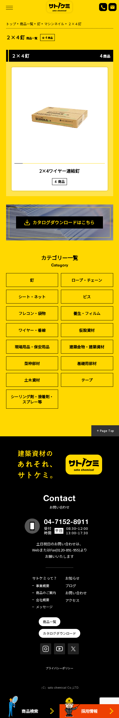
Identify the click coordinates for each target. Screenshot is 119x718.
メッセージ (44, 607)
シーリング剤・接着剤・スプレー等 (32, 399)
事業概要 (42, 586)
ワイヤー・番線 (32, 330)
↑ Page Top (105, 430)
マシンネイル (54, 23)
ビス (87, 296)
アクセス (72, 600)
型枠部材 (32, 363)
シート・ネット (32, 296)
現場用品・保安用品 (32, 346)
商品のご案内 (46, 592)
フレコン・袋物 (32, 313)
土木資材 (32, 380)
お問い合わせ (76, 593)
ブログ (70, 586)
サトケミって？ (44, 578)
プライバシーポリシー (59, 668)
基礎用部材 (87, 363)
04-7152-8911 (66, 521)
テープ (87, 380)
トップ (11, 23)
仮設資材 (87, 330)
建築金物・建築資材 (86, 346)
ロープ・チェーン (87, 280)
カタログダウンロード (59, 633)
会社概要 (42, 600)
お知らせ (72, 578)
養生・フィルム (86, 313)
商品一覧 (26, 23)
